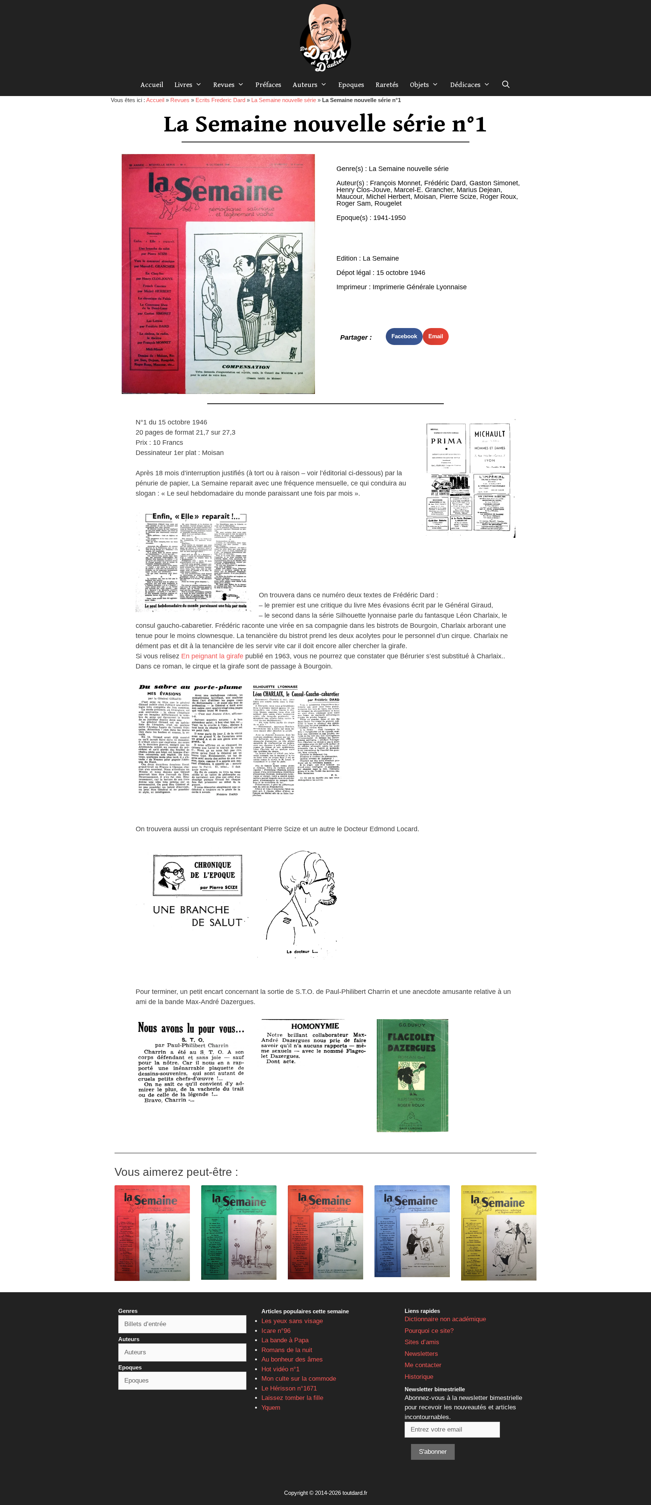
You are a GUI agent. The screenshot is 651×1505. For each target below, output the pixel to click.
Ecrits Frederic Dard (220, 100)
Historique (419, 1376)
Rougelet (388, 203)
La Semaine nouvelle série (283, 100)
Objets (419, 85)
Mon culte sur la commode (298, 1378)
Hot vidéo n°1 (280, 1369)
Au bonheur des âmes (292, 1359)
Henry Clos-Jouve (363, 190)
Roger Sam (353, 203)
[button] (404, 336)
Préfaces (268, 85)
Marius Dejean (478, 190)
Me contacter (423, 1365)
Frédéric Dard (445, 183)
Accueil (152, 85)
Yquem (270, 1407)
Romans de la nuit (286, 1350)
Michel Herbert (388, 196)
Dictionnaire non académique (445, 1319)
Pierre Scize (458, 196)
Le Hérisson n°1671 (289, 1388)
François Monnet (395, 183)
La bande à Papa (285, 1340)
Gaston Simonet (493, 183)
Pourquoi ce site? (429, 1330)
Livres (183, 85)
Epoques (351, 85)
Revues (224, 85)
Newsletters (421, 1353)
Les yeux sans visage (292, 1321)
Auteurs (305, 85)
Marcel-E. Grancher (423, 190)
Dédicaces (465, 85)
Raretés (387, 85)
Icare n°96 (275, 1330)
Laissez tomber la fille (292, 1397)
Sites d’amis (422, 1342)
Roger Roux (498, 196)
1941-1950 (389, 217)
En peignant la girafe (212, 656)
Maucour (349, 196)
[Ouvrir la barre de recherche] (506, 84)
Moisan (425, 196)
